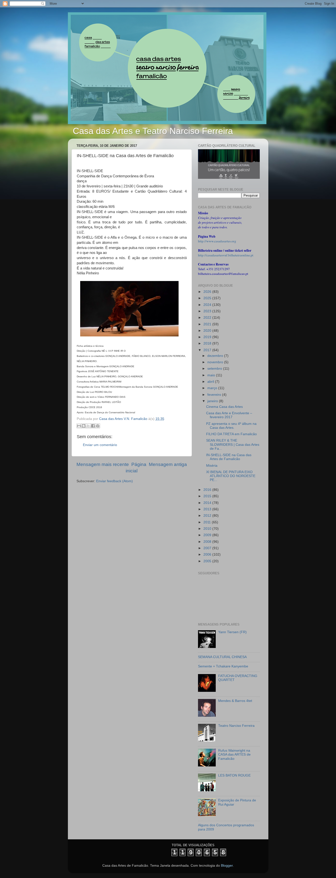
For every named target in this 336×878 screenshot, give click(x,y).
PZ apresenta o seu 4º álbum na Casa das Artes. (231, 426)
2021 (207, 324)
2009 (207, 535)
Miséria (211, 465)
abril (211, 381)
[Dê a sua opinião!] (83, 425)
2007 (207, 548)
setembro (215, 368)
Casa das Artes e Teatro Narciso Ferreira (153, 131)
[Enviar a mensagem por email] (78, 425)
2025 (207, 298)
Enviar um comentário (100, 445)
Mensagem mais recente (102, 464)
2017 (207, 350)
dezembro (215, 356)
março (212, 388)
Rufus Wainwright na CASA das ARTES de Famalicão (234, 754)
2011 (207, 522)
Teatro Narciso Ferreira (236, 726)
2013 (207, 509)
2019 (207, 337)
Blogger (227, 865)
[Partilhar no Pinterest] (97, 425)
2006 (207, 554)
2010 (207, 528)
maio (211, 375)
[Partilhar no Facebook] (93, 425)
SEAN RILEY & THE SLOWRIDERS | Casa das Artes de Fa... (232, 444)
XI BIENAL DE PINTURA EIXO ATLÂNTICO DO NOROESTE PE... (230, 476)
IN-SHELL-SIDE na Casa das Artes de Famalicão (228, 457)
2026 (207, 292)
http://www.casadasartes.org (217, 241)
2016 (207, 490)
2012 (207, 515)
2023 (207, 311)
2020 (207, 330)
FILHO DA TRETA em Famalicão (231, 434)
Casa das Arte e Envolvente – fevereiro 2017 (229, 415)
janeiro (213, 401)
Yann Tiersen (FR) (232, 632)
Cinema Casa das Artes (224, 407)
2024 (207, 305)
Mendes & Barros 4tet (235, 701)
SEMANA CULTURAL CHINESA (222, 657)
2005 (207, 561)
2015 (207, 496)
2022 (207, 317)
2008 (207, 542)
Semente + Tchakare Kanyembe (223, 666)
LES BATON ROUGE (234, 775)
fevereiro (214, 395)
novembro (215, 362)
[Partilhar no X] (88, 425)
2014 (207, 503)
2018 (207, 343)
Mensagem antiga (168, 464)
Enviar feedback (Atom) (114, 481)
